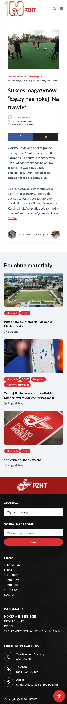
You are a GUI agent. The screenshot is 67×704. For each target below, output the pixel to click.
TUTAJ (12, 218)
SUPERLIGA (12, 565)
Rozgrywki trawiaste (17, 384)
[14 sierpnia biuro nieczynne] (33, 427)
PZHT (30, 124)
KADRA (9, 594)
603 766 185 (24, 659)
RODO (8, 626)
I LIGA (8, 570)
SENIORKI (11, 575)
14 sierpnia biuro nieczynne (23, 459)
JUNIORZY (11, 580)
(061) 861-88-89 (27, 671)
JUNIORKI (11, 585)
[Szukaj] (54, 8)
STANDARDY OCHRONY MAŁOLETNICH (32, 631)
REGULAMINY (14, 621)
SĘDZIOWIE (12, 589)
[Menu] (61, 8)
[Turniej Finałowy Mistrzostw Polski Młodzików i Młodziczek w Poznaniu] (33, 356)
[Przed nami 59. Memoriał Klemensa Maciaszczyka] (33, 290)
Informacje (19, 124)
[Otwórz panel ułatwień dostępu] (59, 696)
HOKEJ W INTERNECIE (20, 616)
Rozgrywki (38, 379)
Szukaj (33, 542)
